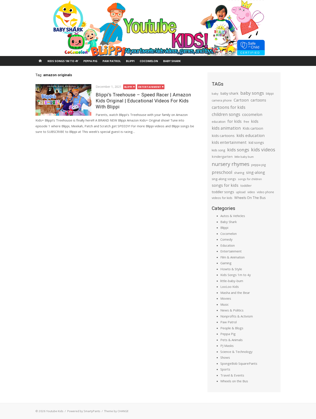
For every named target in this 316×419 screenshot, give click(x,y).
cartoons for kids (228, 107)
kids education (250, 135)
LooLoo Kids (229, 286)
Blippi (130, 61)
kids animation (226, 128)
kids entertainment (229, 142)
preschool (222, 172)
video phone (265, 192)
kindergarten (222, 156)
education (218, 122)
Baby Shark (172, 61)
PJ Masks (227, 345)
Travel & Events (232, 375)
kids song (218, 150)
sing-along (255, 172)
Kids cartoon (253, 128)
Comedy (226, 239)
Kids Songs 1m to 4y (63, 61)
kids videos (263, 149)
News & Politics (232, 310)
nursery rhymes (230, 163)
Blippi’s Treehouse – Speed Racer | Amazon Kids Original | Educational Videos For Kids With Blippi (143, 100)
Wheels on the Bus (234, 381)
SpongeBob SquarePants (238, 363)
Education (227, 245)
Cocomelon (149, 61)
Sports (225, 369)
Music (224, 304)
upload (240, 192)
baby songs (252, 93)
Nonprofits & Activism (236, 316)
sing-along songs (224, 179)
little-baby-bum (231, 281)
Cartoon (241, 100)
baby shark (229, 93)
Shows (225, 357)
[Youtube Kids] (158, 28)
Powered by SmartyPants (83, 411)
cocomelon (252, 114)
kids (254, 121)
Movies (225, 298)
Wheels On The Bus (250, 197)
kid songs (256, 142)
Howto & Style (231, 269)
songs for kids (225, 185)
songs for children (250, 179)
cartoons (258, 100)
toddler (246, 185)
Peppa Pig (90, 61)
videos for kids (222, 198)
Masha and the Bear (235, 292)
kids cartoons (223, 135)
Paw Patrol (112, 61)
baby (215, 94)
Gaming (226, 263)
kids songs (238, 150)
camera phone (222, 100)
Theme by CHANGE (116, 411)
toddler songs (223, 192)
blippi (270, 93)
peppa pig (258, 165)
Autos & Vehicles (232, 216)
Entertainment (149, 86)
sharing (239, 173)
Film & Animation (232, 257)
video (251, 192)
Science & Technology (236, 351)
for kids (234, 121)
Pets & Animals (231, 340)
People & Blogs (231, 328)
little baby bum (244, 157)
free (246, 122)
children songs (226, 114)
